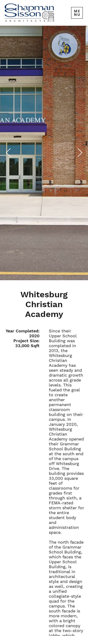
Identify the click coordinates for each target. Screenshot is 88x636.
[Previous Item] (8, 153)
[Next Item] (80, 153)
